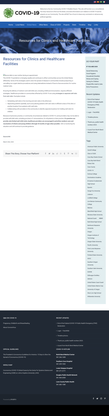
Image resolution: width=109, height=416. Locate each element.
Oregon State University (94, 241)
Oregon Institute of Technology (93, 236)
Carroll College (91, 150)
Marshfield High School (94, 211)
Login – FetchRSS (93, 112)
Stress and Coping (92, 79)
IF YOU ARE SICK (92, 66)
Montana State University (95, 215)
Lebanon (90, 194)
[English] (95, 2)
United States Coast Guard (95, 282)
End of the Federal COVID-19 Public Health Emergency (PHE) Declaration (77, 324)
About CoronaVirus (9, 327)
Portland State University (94, 255)
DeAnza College (92, 174)
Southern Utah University (94, 268)
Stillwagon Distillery (93, 275)
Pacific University (92, 245)
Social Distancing (92, 71)
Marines (89, 208)
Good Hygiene (91, 73)
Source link (6, 136)
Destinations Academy (94, 177)
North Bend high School (94, 222)
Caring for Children (92, 81)
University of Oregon (93, 289)
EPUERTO (13, 399)
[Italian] (104, 2)
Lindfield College (92, 198)
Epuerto (89, 187)
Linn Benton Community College (94, 203)
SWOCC (89, 279)
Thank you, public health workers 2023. (70, 340)
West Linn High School (94, 293)
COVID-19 (90, 170)
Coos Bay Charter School (94, 157)
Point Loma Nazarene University (93, 250)
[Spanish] (98, 2)
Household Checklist (93, 76)
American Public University (95, 146)
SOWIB (89, 272)
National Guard (91, 218)
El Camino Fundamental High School (94, 182)
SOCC (89, 258)
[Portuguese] (101, 2)
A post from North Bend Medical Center (70, 345)
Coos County (91, 167)
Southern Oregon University (92, 263)
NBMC (101, 218)
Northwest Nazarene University (93, 227)
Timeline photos (93, 117)
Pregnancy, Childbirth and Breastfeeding (16, 323)
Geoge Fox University (93, 191)
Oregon (89, 231)
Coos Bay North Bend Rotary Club (93, 162)
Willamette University (93, 296)
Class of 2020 (91, 153)
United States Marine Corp (95, 286)
